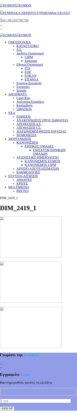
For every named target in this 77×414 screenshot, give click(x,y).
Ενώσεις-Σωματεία (28, 83)
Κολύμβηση (24, 105)
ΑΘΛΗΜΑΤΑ (17, 94)
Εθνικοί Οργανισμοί (29, 64)
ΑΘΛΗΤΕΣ (24, 179)
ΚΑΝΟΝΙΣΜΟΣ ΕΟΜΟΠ (42, 161)
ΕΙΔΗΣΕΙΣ (23, 116)
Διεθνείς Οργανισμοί (30, 53)
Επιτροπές (23, 87)
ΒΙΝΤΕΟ (22, 191)
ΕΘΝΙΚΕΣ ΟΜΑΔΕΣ (39, 146)
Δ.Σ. (19, 49)
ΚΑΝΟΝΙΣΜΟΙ (27, 142)
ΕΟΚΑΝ (31, 75)
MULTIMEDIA (18, 187)
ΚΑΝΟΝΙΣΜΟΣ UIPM (40, 165)
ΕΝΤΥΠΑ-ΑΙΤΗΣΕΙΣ (23, 176)
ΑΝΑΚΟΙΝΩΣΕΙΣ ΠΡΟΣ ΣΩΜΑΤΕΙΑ (42, 120)
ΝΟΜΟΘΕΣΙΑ (26, 135)
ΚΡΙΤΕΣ (22, 183)
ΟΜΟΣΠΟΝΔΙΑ (19, 42)
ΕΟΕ (28, 72)
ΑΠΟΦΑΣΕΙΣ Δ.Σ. (28, 124)
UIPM (29, 57)
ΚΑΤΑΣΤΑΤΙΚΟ (27, 46)
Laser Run (23, 98)
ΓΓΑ (27, 68)
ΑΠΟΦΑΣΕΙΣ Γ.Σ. (28, 127)
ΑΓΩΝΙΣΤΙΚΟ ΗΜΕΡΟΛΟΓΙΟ (37, 157)
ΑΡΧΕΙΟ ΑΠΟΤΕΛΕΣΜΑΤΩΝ (37, 168)
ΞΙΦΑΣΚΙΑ (24, 109)
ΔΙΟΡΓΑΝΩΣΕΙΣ (19, 139)
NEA (11, 113)
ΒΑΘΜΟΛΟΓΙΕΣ (28, 172)
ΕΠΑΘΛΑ (32, 79)
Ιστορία (21, 90)
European (31, 61)
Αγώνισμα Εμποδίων (30, 101)
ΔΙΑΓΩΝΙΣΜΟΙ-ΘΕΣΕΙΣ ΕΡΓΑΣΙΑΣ (41, 131)
